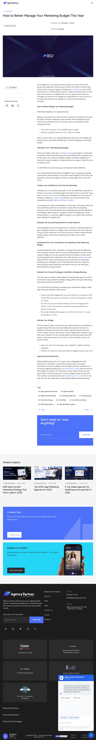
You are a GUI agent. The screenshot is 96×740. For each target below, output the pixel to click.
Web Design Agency (47, 404)
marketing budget (78, 89)
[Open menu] (92, 3)
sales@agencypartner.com (76, 598)
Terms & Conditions (85, 736)
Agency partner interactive (49, 391)
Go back (9, 11)
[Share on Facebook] (7, 105)
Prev (43, 410)
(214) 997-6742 (71, 595)
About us (47, 596)
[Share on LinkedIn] (12, 105)
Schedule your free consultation (76, 376)
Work (46, 601)
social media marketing (79, 400)
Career (46, 615)
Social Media (62, 400)
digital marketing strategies (64, 200)
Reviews (47, 619)
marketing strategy (66, 153)
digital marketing (68, 391)
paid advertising (51, 195)
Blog (46, 606)
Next (87, 410)
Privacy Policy (73, 736)
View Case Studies (16, 570)
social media (58, 198)
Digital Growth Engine (52, 592)
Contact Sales (14, 535)
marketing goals (87, 396)
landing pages (83, 257)
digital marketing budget (48, 396)
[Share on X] (18, 105)
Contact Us (48, 610)
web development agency (70, 369)
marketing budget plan (69, 396)
